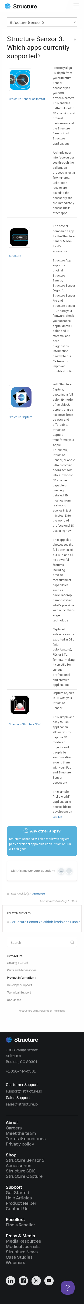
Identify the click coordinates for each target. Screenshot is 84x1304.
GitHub (58, 817)
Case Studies (19, 1257)
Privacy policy (20, 1144)
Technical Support (19, 992)
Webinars (15, 1262)
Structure (26, 1011)
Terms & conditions (26, 1139)
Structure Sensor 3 (25, 1160)
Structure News (22, 1252)
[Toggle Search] (72, 942)
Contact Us (38, 894)
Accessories (18, 1165)
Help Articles (19, 1198)
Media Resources (23, 1241)
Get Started (17, 1192)
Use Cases (14, 1000)
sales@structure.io (22, 1104)
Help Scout (59, 1011)
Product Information (21, 978)
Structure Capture (24, 1176)
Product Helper (21, 1203)
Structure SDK (20, 1171)
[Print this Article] (75, 39)
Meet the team (21, 1133)
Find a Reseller (20, 1225)
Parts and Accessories (21, 970)
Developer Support (19, 985)
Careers (14, 1128)
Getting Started (17, 963)
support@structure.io (24, 1091)
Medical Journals (23, 1246)
